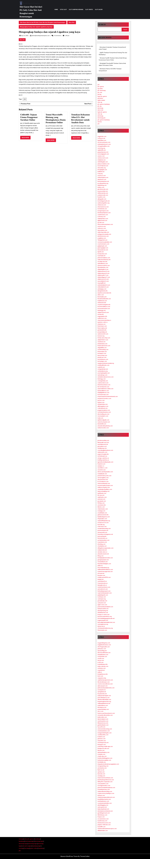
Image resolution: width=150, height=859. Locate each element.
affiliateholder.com (103, 830)
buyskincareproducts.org (105, 616)
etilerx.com (101, 294)
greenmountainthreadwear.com (106, 787)
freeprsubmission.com (104, 345)
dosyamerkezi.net (103, 479)
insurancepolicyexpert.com (105, 485)
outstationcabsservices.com (106, 377)
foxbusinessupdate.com (104, 760)
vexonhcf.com (102, 470)
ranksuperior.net (102, 807)
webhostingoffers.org (103, 203)
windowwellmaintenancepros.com (107, 828)
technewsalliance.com (104, 306)
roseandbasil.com (103, 561)
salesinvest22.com (103, 334)
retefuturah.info (102, 302)
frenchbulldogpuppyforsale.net (106, 618)
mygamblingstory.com (104, 643)
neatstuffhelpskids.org (104, 520)
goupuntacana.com (103, 152)
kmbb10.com (101, 736)
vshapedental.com (103, 369)
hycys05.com (101, 727)
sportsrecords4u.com (104, 265)
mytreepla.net (101, 255)
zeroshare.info (102, 505)
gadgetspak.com (102, 246)
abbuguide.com (102, 199)
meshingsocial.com (103, 742)
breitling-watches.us (103, 460)
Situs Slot (63, 9)
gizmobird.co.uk (102, 446)
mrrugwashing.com (103, 766)
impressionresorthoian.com (105, 777)
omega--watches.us (103, 458)
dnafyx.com (101, 187)
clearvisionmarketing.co (104, 320)
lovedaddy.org (101, 762)
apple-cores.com (102, 604)
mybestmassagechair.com (105, 571)
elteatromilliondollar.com (104, 699)
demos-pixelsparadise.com (105, 471)
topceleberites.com (103, 267)
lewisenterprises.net (103, 181)
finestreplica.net (102, 296)
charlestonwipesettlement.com (106, 797)
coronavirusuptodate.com (105, 242)
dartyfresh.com (102, 179)
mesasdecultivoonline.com (105, 715)
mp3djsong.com (102, 448)
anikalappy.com (102, 289)
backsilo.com (101, 774)
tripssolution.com (102, 230)
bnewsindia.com (102, 351)
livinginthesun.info (103, 674)
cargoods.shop (102, 678)
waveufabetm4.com (103, 281)
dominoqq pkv (102, 118)
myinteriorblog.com (103, 349)
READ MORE (26, 138)
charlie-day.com (102, 756)
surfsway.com (102, 216)
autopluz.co (101, 466)
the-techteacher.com (103, 386)
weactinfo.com (102, 740)
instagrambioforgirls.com (105, 733)
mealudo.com (101, 754)
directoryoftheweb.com (104, 652)
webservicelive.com (103, 427)
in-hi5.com (100, 662)
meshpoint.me (102, 689)
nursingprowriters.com (104, 785)
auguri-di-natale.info (103, 454)
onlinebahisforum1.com (104, 144)
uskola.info (101, 314)
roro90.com (101, 658)
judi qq (99, 94)
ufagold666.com (102, 347)
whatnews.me (101, 324)
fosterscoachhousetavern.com (106, 713)
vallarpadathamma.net (104, 703)
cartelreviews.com (103, 214)
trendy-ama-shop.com (104, 338)
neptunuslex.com (102, 452)
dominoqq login (29, 841)
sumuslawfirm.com (103, 783)
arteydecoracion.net (103, 554)
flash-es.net (101, 770)
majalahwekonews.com (104, 644)
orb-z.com (100, 711)
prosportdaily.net (102, 332)
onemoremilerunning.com (105, 729)
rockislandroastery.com (104, 412)
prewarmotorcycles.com (104, 475)
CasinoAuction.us (103, 583)
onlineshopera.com (103, 177)
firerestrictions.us (102, 538)
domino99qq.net (102, 650)
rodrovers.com (102, 228)
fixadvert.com (101, 464)
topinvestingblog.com (104, 491)
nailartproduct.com (103, 218)
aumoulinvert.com (103, 589)
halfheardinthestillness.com (105, 569)
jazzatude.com (102, 501)
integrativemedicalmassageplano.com (108, 764)
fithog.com (100, 556)
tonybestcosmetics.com (104, 398)
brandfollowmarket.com (104, 799)
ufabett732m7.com (103, 340)
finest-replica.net (102, 328)
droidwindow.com (102, 343)
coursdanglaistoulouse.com (105, 450)
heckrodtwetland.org (103, 567)
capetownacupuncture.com (105, 680)
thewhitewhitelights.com (104, 563)
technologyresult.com (104, 201)
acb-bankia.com (102, 768)
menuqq (21, 839)
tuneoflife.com (101, 826)
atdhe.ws (100, 565)
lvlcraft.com (101, 222)
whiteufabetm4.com (103, 287)
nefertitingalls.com (103, 162)
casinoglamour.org (103, 624)
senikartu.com (102, 668)
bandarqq (37, 839)
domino (100, 121)
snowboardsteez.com (104, 731)
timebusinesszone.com (104, 822)
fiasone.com (101, 750)
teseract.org (101, 336)
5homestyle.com (102, 630)
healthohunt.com (102, 300)
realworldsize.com (103, 705)
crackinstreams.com (103, 244)
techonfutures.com (103, 359)
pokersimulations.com (104, 257)
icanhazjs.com (102, 597)
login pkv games (102, 96)
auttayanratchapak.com (104, 695)
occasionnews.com (103, 819)
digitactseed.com (102, 220)
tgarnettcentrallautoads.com (105, 462)
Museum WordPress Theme (69, 856)
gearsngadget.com (103, 248)
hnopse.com (101, 817)
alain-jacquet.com (103, 686)
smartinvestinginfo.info (104, 304)
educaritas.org (102, 167)
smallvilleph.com (102, 513)
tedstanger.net (102, 310)
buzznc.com (101, 400)
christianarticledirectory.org (105, 628)
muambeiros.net (102, 542)
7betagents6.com (102, 240)
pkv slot (100, 92)
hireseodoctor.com (103, 250)
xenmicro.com (102, 175)
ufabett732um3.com (103, 312)
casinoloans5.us (102, 581)
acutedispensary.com (104, 789)
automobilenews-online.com (105, 388)
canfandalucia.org (103, 371)
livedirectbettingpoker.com (105, 758)
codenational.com (103, 408)
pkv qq (99, 106)
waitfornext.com (102, 318)
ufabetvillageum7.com (104, 277)
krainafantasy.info (102, 664)
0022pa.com (101, 503)
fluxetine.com (101, 575)
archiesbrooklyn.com (103, 540)
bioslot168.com (102, 424)
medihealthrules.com (103, 365)
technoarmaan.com (103, 394)
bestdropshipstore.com (104, 212)
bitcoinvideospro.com (104, 682)
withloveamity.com (103, 193)
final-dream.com (102, 326)
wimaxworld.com (102, 532)
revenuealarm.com (103, 416)
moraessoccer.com (103, 522)
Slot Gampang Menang (76, 9)
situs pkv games (29, 839)
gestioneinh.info (102, 330)
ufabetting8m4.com (103, 269)
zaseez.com (101, 156)
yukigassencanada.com (104, 234)
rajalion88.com (102, 150)
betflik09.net (101, 171)
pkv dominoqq (102, 90)
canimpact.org (102, 599)
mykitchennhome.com (104, 587)
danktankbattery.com (103, 752)
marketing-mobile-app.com (105, 746)
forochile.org (101, 524)
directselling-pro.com (103, 414)
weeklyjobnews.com (103, 801)
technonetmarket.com (104, 308)
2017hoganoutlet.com (104, 646)
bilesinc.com (101, 507)
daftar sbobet (101, 100)
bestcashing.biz (102, 536)
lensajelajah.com (102, 169)
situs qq (100, 102)
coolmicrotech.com (103, 383)
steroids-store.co (102, 552)
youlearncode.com (103, 195)
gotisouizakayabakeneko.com (106, 687)
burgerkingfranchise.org (104, 701)
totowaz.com (101, 795)
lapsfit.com (101, 251)
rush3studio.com (102, 656)
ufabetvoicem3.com (103, 279)
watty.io (100, 672)
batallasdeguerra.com (104, 516)
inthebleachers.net (103, 612)
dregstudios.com (102, 518)
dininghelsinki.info (102, 291)
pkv (99, 84)
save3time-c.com (102, 468)
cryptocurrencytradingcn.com (106, 793)
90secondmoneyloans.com (105, 224)
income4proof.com (103, 165)
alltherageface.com (103, 406)
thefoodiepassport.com (104, 591)
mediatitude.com (102, 473)
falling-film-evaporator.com (105, 781)
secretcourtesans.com (104, 142)
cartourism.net (102, 602)
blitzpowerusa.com (103, 723)
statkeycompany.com (104, 487)
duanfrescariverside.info (104, 293)
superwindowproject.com (105, 593)
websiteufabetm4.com (104, 285)
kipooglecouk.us (102, 585)
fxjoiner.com (101, 402)
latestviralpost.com (103, 719)
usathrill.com (101, 367)
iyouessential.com (103, 191)
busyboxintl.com (102, 693)
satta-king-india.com (103, 232)
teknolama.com (102, 707)
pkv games (101, 86)
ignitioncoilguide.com (103, 420)
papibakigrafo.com (103, 595)
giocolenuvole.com (103, 189)
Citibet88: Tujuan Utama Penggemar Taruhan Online (29, 117)
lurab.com (100, 418)
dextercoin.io (101, 626)
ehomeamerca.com (103, 207)
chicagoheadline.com (104, 146)
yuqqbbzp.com (102, 238)
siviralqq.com (101, 776)
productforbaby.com (103, 709)
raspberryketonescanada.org (106, 363)
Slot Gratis (89, 9)
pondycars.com (102, 357)
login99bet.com (102, 140)
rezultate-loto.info (102, 261)
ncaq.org (100, 173)
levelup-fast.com (102, 253)
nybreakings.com (102, 375)
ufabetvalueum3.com (103, 273)
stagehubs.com (102, 136)
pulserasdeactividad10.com (105, 606)
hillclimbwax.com (102, 815)
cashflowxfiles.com (103, 734)
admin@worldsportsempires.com (41, 35)
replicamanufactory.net (104, 259)
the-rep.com (101, 495)
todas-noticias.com (103, 666)
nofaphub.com (102, 160)
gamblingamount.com (104, 813)
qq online (100, 88)
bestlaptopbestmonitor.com (105, 557)
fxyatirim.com (101, 197)
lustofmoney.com (102, 820)
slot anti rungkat (26, 846)
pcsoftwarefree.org (103, 183)
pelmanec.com (102, 648)
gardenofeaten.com (103, 725)
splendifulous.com (103, 263)
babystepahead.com (103, 809)
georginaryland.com (103, 559)
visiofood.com (101, 341)
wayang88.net (101, 283)
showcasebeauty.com (104, 483)
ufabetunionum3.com (103, 271)
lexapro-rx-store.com (103, 614)
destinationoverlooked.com (105, 811)
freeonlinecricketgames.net (105, 534)
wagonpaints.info (102, 316)
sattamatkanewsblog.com (105, 791)
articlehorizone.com (103, 236)
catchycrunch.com (103, 158)
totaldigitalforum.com (103, 392)
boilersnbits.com (102, 717)
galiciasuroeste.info (103, 514)
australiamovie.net (103, 444)
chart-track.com (102, 526)
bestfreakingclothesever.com (106, 779)
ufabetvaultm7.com (103, 275)
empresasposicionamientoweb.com (108, 396)
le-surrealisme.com (103, 481)
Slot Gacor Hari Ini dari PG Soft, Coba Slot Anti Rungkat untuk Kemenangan (42, 22)
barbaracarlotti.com (103, 608)
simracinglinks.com (103, 477)
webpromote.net (102, 550)
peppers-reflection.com (104, 824)
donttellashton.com (103, 654)
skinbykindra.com (103, 404)
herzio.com (101, 660)
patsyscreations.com (103, 164)
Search (102, 24)
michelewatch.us (102, 456)
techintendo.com (102, 208)
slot (25, 99)
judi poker (100, 98)
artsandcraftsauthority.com (105, 426)
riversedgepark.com (103, 154)
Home (56, 9)
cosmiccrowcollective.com (105, 684)
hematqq (26, 848)
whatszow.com (102, 205)
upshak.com (101, 772)
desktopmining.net (103, 610)
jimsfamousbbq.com (103, 440)
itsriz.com (100, 676)
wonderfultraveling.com (104, 528)
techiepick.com (102, 353)
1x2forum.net (101, 138)
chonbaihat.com (102, 546)
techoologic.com (102, 361)
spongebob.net (102, 691)
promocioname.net (103, 530)
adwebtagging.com (103, 805)
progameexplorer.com (104, 410)
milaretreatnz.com (103, 509)
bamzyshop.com (102, 355)
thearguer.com (102, 744)
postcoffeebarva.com (104, 697)
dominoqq (100, 108)
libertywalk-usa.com (103, 442)
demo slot (100, 110)
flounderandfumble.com (104, 298)
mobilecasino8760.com (104, 577)
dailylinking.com (102, 185)
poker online (33, 848)
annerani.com (101, 499)
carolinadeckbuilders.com (105, 489)
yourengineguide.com (104, 373)
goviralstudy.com (102, 600)
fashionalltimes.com (103, 390)
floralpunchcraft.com (103, 748)
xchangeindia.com (103, 381)
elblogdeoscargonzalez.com (105, 548)
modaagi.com (101, 511)
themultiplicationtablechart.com (106, 622)
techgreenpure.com (103, 210)
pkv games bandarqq (104, 104)
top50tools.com (102, 493)
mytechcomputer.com (104, 422)
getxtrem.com (101, 738)
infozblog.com (101, 544)
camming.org (101, 148)
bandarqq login (36, 846)
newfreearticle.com (103, 721)
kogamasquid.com (103, 620)
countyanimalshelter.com (105, 803)
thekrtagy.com (102, 379)
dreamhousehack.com (104, 384)
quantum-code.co (102, 322)
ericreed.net (101, 573)
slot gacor (98, 9)
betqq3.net (100, 579)
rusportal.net (101, 670)
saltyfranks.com (102, 497)
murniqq (21, 848)
